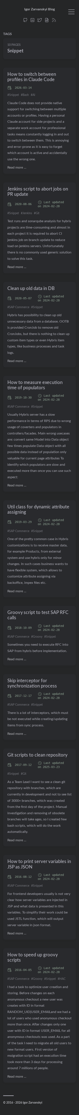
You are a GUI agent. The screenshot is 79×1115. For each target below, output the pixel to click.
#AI (33, 95)
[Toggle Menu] (71, 11)
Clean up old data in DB (31, 288)
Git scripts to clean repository (37, 755)
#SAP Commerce (18, 307)
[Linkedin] (32, 21)
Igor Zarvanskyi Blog (39, 9)
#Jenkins (26, 213)
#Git (36, 213)
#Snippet (13, 95)
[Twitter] (39, 21)
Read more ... (16, 167)
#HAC (62, 978)
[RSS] (53, 21)
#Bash (25, 95)
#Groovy (36, 636)
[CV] (46, 21)
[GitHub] (25, 21)
